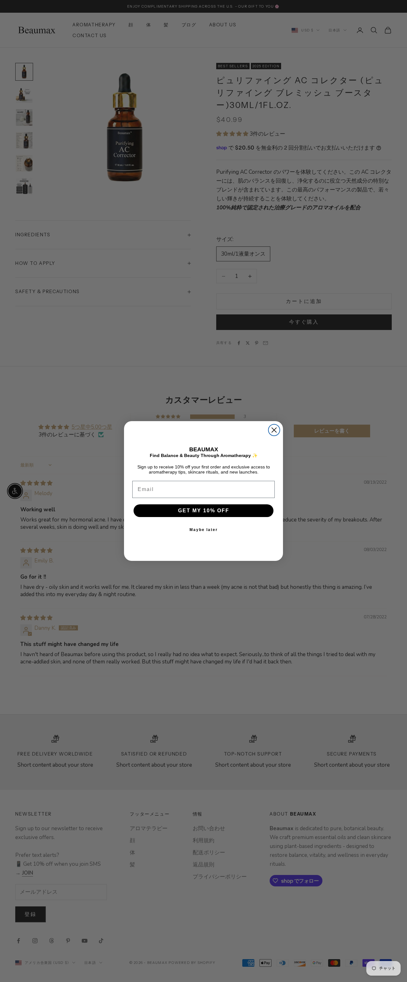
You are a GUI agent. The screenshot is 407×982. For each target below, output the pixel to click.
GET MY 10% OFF (203, 510)
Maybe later (204, 530)
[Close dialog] (274, 430)
